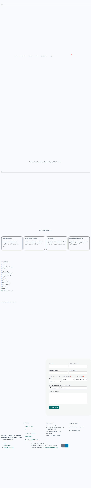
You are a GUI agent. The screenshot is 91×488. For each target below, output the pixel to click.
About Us (22, 56)
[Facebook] (82, 2)
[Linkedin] (85, 2)
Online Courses (29, 426)
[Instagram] (88, 2)
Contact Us (44, 56)
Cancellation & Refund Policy (32, 439)
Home (15, 56)
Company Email (54, 370)
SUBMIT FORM (54, 407)
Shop (36, 56)
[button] (45, 293)
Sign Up (9, 485)
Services (30, 56)
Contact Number (74, 370)
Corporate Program (30, 430)
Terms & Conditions (30, 433)
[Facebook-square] (63, 445)
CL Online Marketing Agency (50, 447)
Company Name (73, 363)
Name (51, 363)
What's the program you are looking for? (60, 385)
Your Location (79, 376)
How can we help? (54, 391)
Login (51, 56)
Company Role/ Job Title (54, 377)
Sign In (13, 485)
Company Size (66, 376)
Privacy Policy (28, 436)
